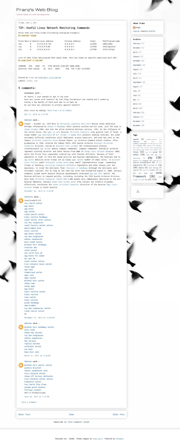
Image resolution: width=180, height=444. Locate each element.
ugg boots (29, 160)
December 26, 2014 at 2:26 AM (38, 191)
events (149, 145)
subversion (137, 165)
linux (29, 81)
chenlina (28, 197)
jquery (156, 149)
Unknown (28, 120)
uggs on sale (54, 132)
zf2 (149, 179)
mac (147, 152)
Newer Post (24, 414)
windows (152, 170)
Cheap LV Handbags (56, 126)
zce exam (143, 173)
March (135, 108)
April (135, 52)
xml (160, 170)
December (136, 121)
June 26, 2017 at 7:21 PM (36, 396)
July (135, 74)
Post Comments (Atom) (78, 422)
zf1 (143, 179)
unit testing (153, 168)
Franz (138, 28)
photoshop (136, 158)
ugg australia (45, 135)
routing (155, 160)
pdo (156, 155)
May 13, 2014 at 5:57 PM (36, 114)
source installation (142, 162)
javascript (158, 147)
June (135, 95)
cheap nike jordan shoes (64, 182)
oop (148, 155)
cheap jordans (31, 129)
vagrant (136, 170)
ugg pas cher (96, 173)
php (150, 157)
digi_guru (98, 439)
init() (146, 147)
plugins (145, 160)
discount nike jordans (67, 146)
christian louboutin (80, 132)
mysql (155, 152)
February (136, 43)
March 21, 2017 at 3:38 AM (37, 356)
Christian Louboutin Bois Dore (75, 124)
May (134, 100)
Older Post (119, 414)
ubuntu (141, 168)
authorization (152, 139)
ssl (157, 162)
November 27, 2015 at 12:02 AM (39, 317)
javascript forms (142, 149)
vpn (144, 170)
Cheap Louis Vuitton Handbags (99, 151)
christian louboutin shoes (45, 140)
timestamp (150, 165)
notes (135, 154)
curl (152, 141)
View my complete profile (144, 31)
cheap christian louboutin (66, 184)
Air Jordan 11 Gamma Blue (68, 135)
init (138, 147)
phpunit (136, 160)
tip (35, 81)
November (136, 48)
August (136, 69)
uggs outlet (77, 160)
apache (136, 139)
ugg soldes (45, 149)
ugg (75, 140)
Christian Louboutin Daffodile (60, 165)
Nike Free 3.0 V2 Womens (60, 110)
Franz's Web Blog (37, 9)
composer (136, 141)
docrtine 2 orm (156, 143)
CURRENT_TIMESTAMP (140, 143)
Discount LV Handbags (77, 168)
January (136, 57)
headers (159, 145)
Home (71, 414)
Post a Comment (29, 402)
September (137, 65)
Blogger (120, 439)
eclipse (139, 145)
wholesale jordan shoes (57, 162)
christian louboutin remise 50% (51, 179)
